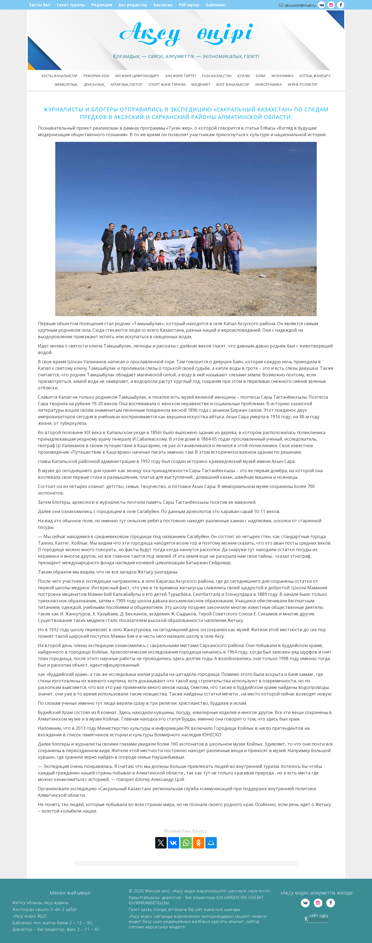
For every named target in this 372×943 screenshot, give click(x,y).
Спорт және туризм (166, 84)
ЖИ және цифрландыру (137, 75)
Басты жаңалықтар (60, 75)
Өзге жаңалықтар (232, 84)
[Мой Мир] (211, 843)
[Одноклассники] (198, 843)
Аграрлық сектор (126, 84)
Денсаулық (94, 84)
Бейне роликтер (303, 84)
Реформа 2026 (96, 75)
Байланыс (216, 4)
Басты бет (39, 4)
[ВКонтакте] (173, 843)
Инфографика (268, 84)
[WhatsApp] (186, 843)
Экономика (282, 75)
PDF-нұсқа (189, 4)
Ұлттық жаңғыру (314, 75)
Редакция (102, 4)
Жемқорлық (66, 84)
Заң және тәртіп (180, 75)
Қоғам (243, 75)
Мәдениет (200, 84)
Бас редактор (133, 4)
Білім (260, 75)
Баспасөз (163, 4)
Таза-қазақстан (216, 75)
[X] (161, 843)
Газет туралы (71, 4)
